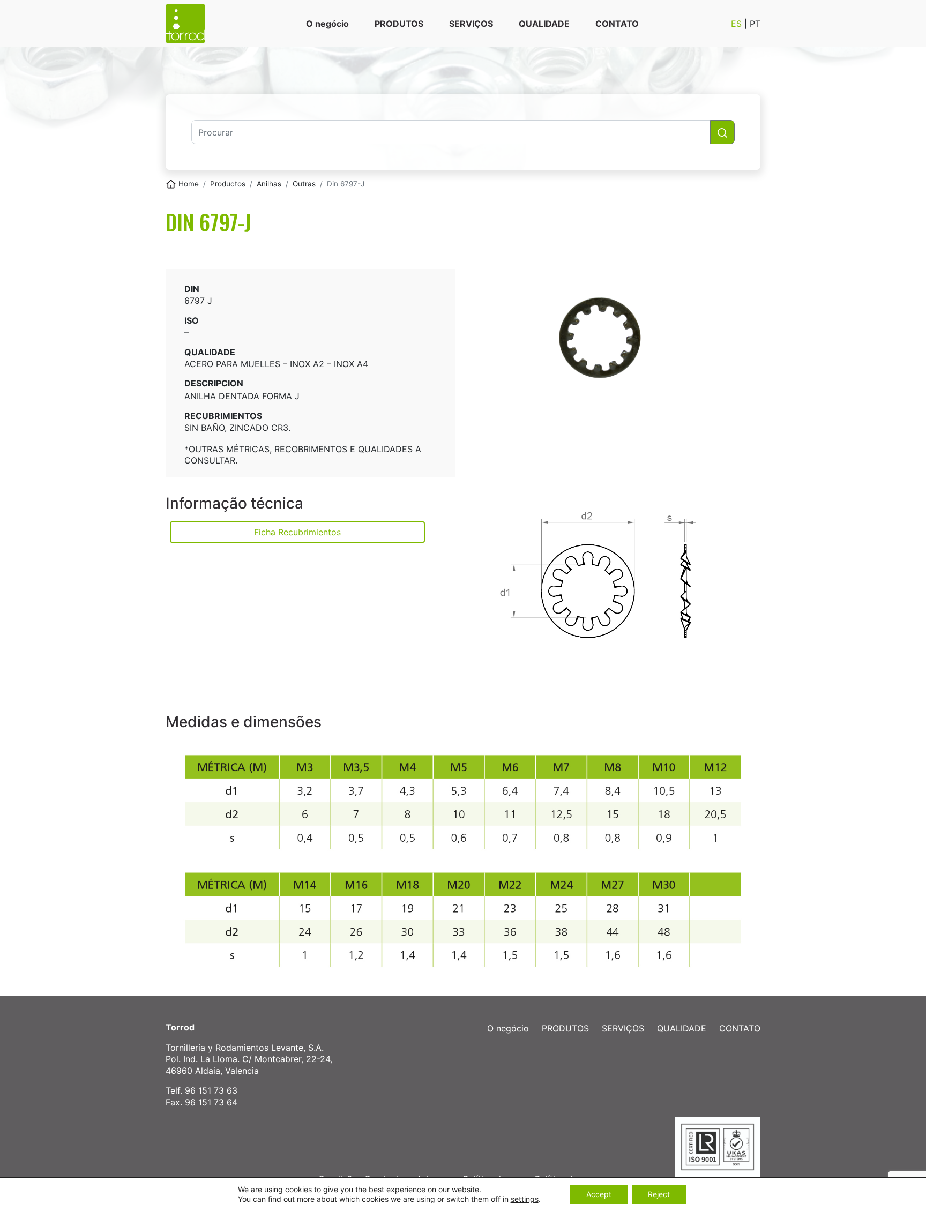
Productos (227, 184)
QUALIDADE (544, 23)
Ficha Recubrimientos (297, 532)
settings (525, 1198)
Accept (598, 1194)
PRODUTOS (399, 23)
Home (188, 184)
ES (737, 23)
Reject (659, 1194)
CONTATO (617, 23)
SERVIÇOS (471, 23)
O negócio (327, 23)
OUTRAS (304, 184)
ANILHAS (269, 184)
